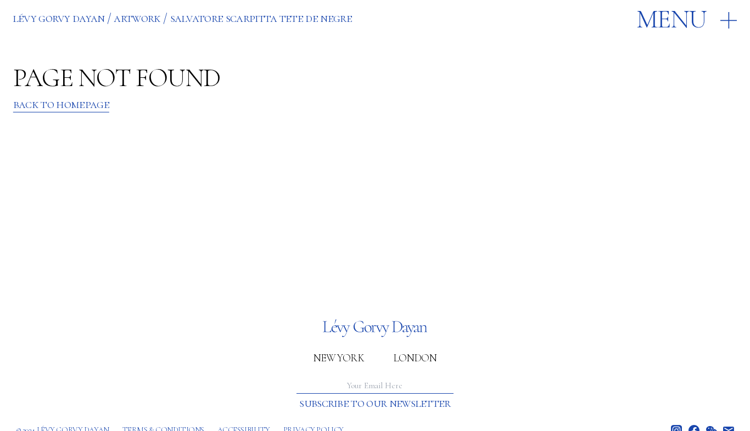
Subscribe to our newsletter (374, 403)
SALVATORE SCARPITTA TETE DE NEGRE (261, 18)
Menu (671, 20)
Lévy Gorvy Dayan (59, 18)
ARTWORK (137, 18)
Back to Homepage (61, 104)
